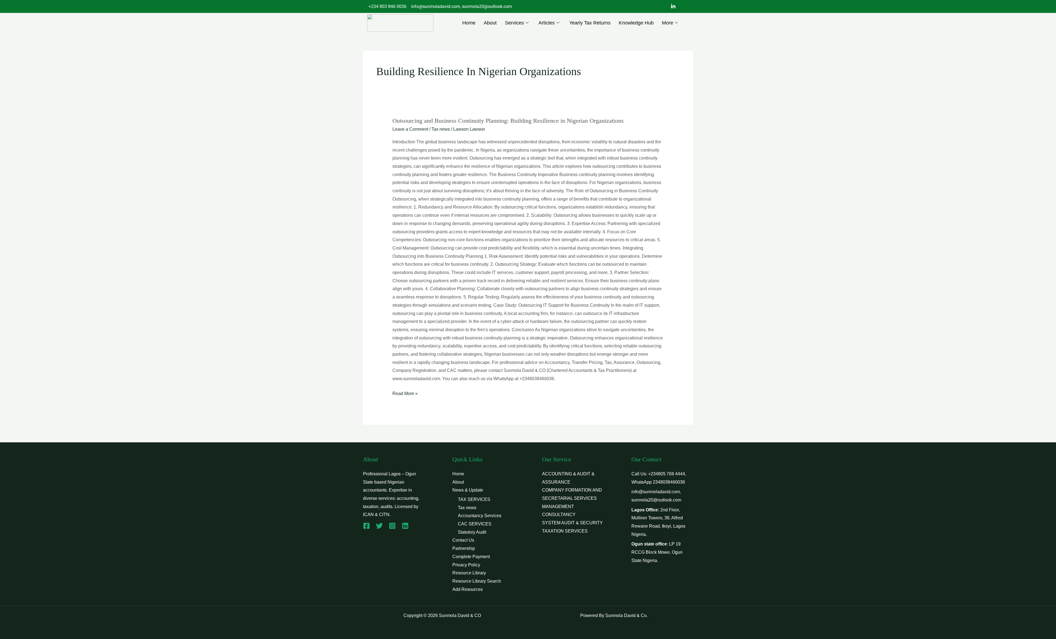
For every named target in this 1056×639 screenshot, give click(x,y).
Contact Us (463, 540)
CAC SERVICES (474, 524)
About (490, 23)
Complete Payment (471, 556)
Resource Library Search (476, 581)
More (667, 23)
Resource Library (469, 573)
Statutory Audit (472, 532)
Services (514, 23)
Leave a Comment (410, 129)
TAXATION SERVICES (565, 531)
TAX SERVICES (474, 499)
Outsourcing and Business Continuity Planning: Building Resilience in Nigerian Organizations (508, 120)
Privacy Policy (466, 565)
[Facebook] (366, 525)
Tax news (440, 129)
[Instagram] (392, 525)
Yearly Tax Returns (589, 23)
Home (468, 23)
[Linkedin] (405, 525)
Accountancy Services (479, 515)
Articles (546, 23)
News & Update (467, 490)
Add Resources (467, 589)
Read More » (405, 393)
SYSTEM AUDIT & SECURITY (572, 522)
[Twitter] (379, 525)
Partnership (463, 548)
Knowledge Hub (636, 23)
